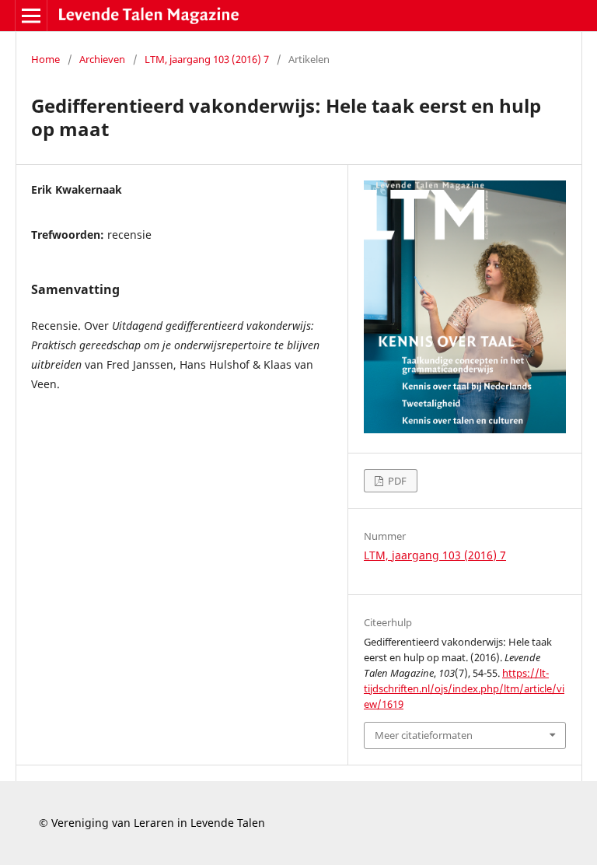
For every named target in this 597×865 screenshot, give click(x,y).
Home (45, 59)
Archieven (102, 59)
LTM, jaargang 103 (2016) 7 (207, 59)
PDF (396, 481)
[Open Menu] (31, 15)
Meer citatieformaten (424, 735)
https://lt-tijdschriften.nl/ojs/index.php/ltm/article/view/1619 (464, 688)
